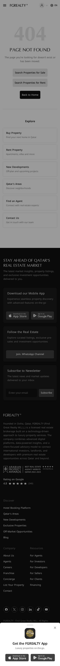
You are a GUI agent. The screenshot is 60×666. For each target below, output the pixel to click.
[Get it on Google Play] (43, 657)
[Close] (55, 627)
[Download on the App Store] (17, 657)
